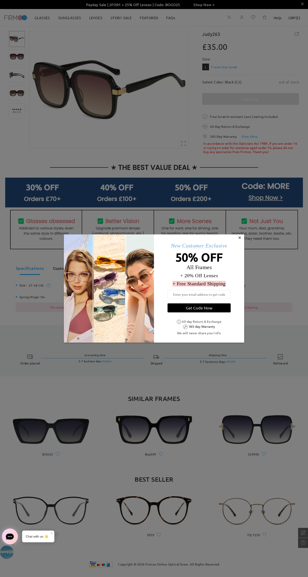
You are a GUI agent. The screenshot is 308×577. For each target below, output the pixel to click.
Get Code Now (199, 307)
